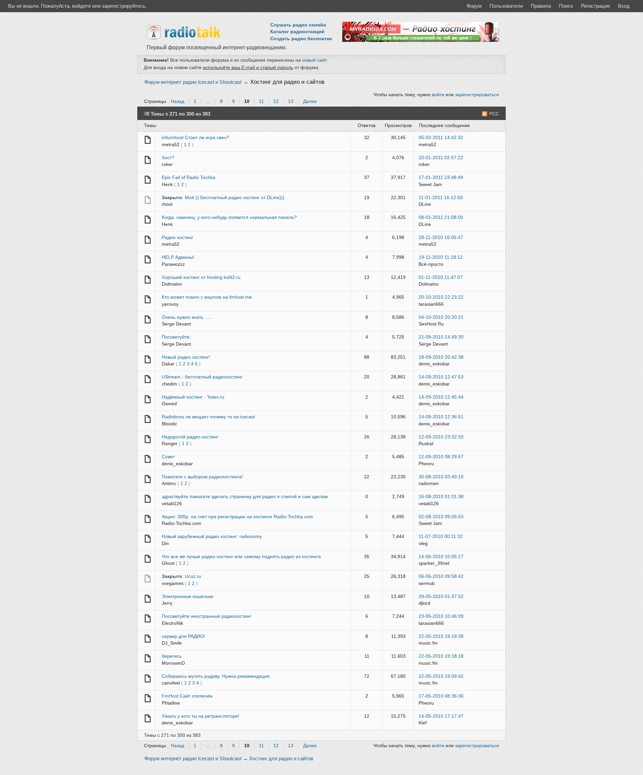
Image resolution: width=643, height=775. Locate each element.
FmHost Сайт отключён (187, 696)
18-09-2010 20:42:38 (441, 357)
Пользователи (506, 6)
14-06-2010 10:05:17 (441, 556)
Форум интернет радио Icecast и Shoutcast (192, 82)
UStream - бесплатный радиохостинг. (202, 376)
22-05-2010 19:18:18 (441, 656)
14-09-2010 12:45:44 (441, 397)
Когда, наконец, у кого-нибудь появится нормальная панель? (229, 217)
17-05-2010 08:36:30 (441, 696)
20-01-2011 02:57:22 (441, 157)
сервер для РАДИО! (183, 636)
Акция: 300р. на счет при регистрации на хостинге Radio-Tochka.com (237, 516)
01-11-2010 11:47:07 (441, 277)
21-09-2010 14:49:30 (441, 337)
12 (276, 101)
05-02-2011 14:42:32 (441, 137)
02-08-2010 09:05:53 (441, 516)
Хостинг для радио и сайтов (287, 82)
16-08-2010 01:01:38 (441, 496)
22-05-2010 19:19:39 (441, 636)
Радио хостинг (177, 237)
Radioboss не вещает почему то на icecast (208, 416)
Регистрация (595, 6)
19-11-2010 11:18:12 (441, 257)
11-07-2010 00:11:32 (441, 536)
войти (438, 94)
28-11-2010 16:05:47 (441, 237)
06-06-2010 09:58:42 (441, 576)
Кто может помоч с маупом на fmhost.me (207, 297)
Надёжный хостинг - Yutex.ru (193, 397)
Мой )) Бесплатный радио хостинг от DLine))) (234, 197)
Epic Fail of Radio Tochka (188, 177)
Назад (177, 101)
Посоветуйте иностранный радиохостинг (206, 616)
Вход (624, 6)
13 (290, 101)
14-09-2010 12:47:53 (441, 376)
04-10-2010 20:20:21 (441, 317)
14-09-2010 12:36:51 (441, 416)
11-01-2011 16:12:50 (441, 197)
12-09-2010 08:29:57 (441, 456)
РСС (494, 113)
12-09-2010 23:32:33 (441, 436)
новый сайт (314, 60)
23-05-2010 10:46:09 (441, 616)
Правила (541, 6)
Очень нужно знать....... (187, 317)
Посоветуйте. (176, 337)
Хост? (168, 157)
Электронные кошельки (187, 596)
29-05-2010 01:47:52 (441, 596)
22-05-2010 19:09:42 (441, 676)
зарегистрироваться (477, 94)
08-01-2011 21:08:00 (441, 217)
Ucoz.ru (193, 576)
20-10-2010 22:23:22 (441, 297)
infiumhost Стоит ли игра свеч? (195, 137)
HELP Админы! (178, 257)
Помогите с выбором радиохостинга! (202, 476)
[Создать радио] (420, 40)
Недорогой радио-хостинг (190, 436)
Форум (474, 6)
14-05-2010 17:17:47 (441, 716)
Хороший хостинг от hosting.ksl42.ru (201, 277)
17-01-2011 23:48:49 (441, 177)
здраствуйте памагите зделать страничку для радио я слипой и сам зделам (245, 496)
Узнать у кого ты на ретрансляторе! (200, 716)
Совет (168, 456)
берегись (172, 656)
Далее (310, 101)
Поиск (566, 6)
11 (261, 101)
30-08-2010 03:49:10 (441, 476)
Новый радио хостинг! (186, 357)
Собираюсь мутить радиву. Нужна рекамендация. (216, 676)
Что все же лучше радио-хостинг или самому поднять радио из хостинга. (242, 556)
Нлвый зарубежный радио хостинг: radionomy (212, 536)
